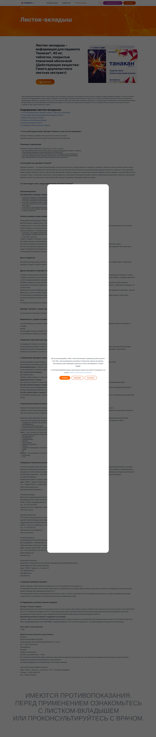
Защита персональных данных (80, 372)
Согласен (65, 378)
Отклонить (90, 378)
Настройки (77, 378)
